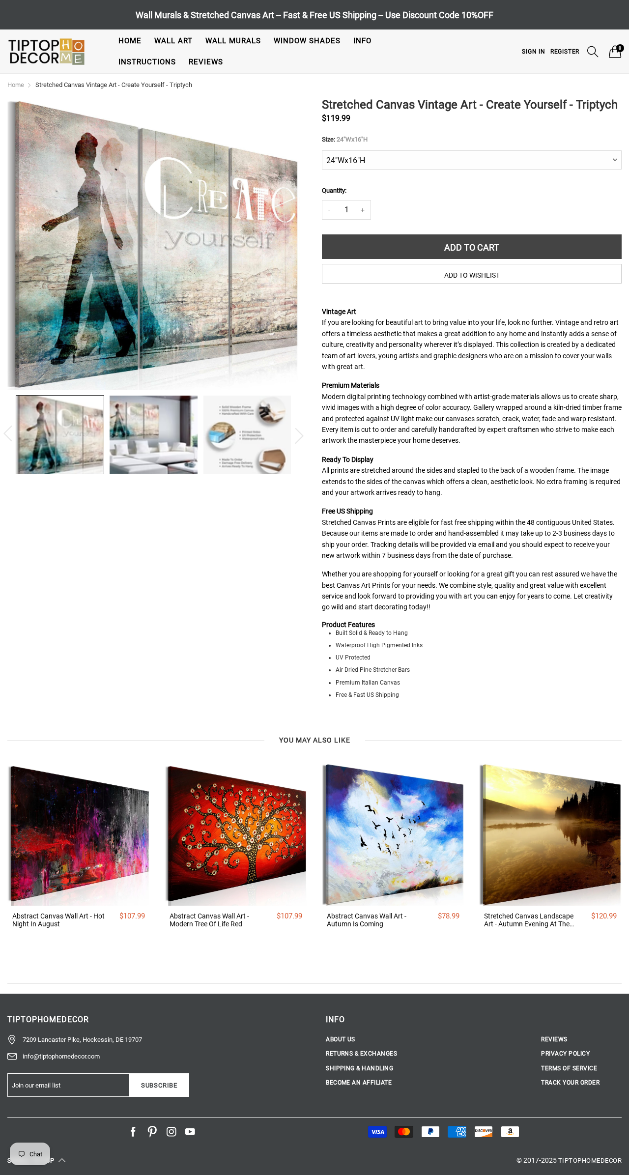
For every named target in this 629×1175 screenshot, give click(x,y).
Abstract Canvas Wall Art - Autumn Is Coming (366, 920)
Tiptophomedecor (590, 1160)
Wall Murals (233, 40)
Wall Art (173, 40)
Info (362, 40)
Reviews (206, 61)
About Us (340, 1039)
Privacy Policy (565, 1053)
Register (564, 51)
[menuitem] (130, 41)
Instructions (147, 61)
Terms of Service (569, 1068)
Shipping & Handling (359, 1068)
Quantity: (334, 190)
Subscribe (159, 1085)
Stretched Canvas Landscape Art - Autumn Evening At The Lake (528, 920)
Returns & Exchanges (361, 1053)
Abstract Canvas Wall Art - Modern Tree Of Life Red (209, 920)
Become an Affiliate (359, 1082)
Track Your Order (570, 1082)
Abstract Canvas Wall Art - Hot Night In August (58, 920)
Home (130, 40)
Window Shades (307, 40)
